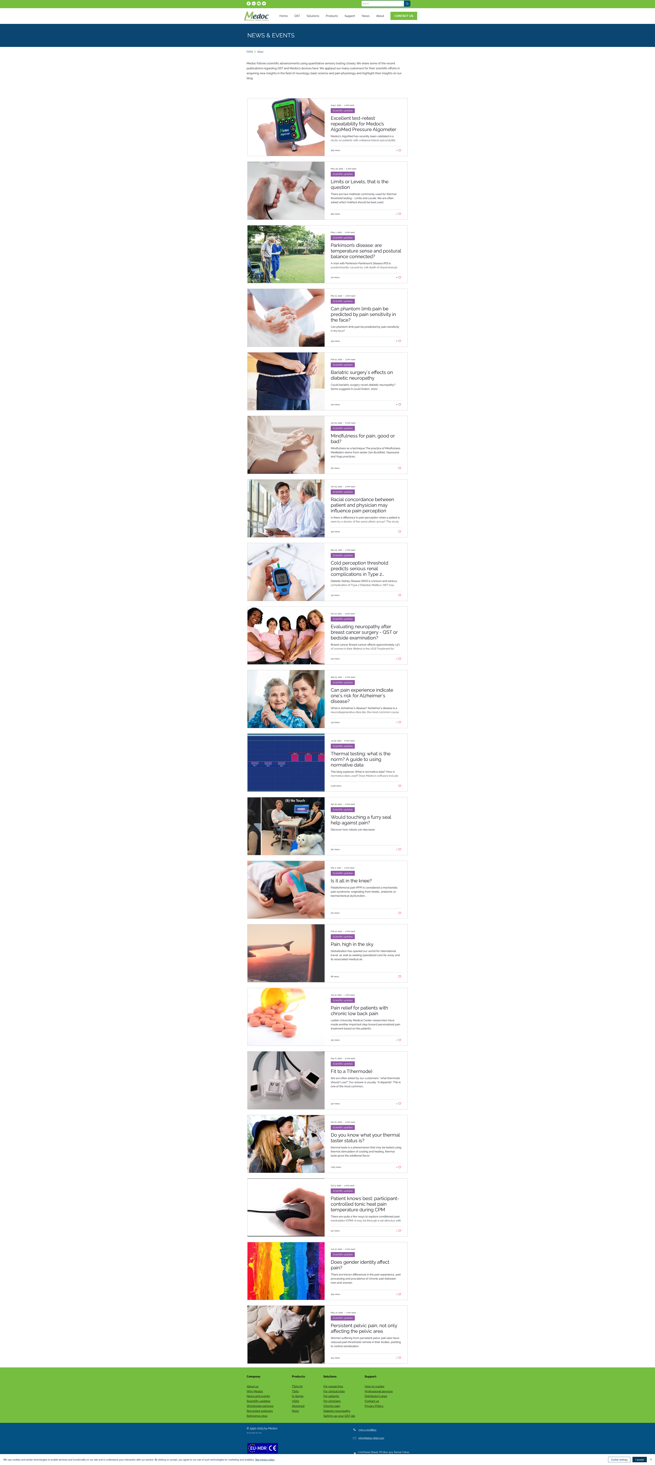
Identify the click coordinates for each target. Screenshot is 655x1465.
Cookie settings (619, 1459)
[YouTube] (259, 3)
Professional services (379, 1391)
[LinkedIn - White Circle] (254, 3)
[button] (366, 16)
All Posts (253, 87)
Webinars (331, 87)
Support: (371, 1376)
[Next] (255, 52)
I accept (639, 1459)
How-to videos (355, 87)
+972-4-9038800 (367, 1429)
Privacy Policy (374, 1406)
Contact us (372, 1401)
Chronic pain (331, 1406)
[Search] (407, 3)
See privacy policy (265, 1459)
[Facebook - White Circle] (249, 3)
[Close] (651, 1459)
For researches (333, 1386)
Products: (298, 1376)
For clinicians (332, 1401)
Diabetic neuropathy (336, 1411)
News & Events (276, 87)
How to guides (374, 1386)
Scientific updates (305, 87)
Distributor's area (376, 1396)
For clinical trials (334, 1391)
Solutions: (330, 1376)
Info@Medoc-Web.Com (371, 1438)
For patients (331, 1396)
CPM (375, 87)
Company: (254, 1376)
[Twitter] (264, 3)
